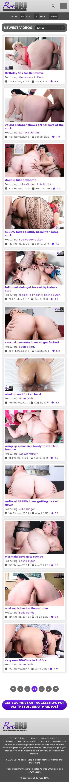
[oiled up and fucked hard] (34, 361)
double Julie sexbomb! (21, 180)
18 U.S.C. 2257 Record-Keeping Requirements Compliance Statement (34, 761)
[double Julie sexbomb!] (34, 146)
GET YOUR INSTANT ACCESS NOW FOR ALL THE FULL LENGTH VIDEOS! (34, 704)
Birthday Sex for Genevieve (24, 73)
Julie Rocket (44, 184)
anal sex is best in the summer (26, 608)
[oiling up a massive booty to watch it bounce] (34, 412)
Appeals (45, 741)
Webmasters (59, 741)
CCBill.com (53, 768)
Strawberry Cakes (31, 239)
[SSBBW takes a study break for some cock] (34, 198)
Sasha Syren (52, 295)
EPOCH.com (34, 771)
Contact (14, 738)
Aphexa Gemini (29, 132)
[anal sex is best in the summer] (34, 575)
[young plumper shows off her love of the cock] (34, 91)
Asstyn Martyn (28, 454)
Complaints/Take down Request (20, 741)
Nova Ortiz (26, 398)
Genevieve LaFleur (31, 77)
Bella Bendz (26, 612)
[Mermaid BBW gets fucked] (34, 523)
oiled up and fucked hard (23, 394)
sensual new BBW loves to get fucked (32, 342)
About (34, 738)
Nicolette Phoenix (31, 295)
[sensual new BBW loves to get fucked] (34, 309)
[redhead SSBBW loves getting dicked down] (34, 468)
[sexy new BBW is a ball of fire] (34, 627)
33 (34, 688)
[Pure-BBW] (18, 6)
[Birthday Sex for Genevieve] (34, 39)
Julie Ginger (27, 184)
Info (24, 738)
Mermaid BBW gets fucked (24, 556)
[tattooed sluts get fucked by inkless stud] (34, 253)
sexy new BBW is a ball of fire (25, 660)
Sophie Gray (27, 347)
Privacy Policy (49, 738)
